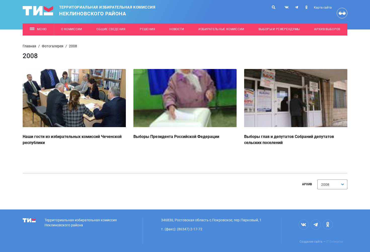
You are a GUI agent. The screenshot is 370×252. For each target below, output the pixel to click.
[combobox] (332, 184)
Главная (29, 46)
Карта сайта (323, 7)
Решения (147, 29)
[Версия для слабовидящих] (342, 13)
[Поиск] (273, 7)
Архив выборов (327, 29)
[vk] (286, 7)
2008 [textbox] (325, 185)
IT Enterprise (334, 241)
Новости (176, 29)
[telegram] (296, 7)
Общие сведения (111, 29)
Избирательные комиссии (221, 29)
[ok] (306, 7)
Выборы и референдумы (279, 29)
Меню (42, 29)
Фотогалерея (52, 46)
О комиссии (71, 29)
